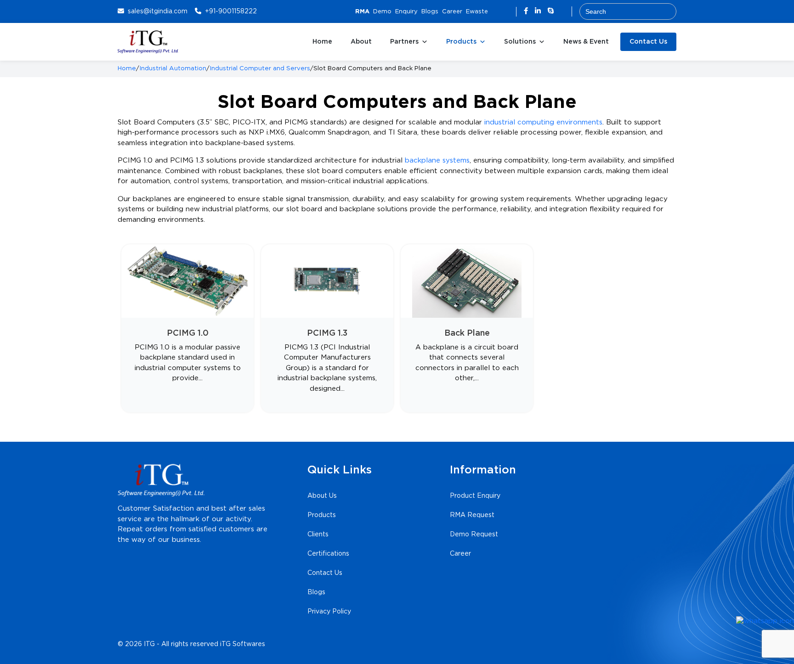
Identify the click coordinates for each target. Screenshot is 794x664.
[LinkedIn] (539, 11)
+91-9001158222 (231, 11)
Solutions (520, 42)
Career (452, 11)
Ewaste (477, 11)
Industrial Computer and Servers (260, 68)
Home (322, 42)
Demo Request (474, 534)
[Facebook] (527, 11)
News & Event (586, 42)
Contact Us (648, 42)
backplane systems (437, 160)
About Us (322, 496)
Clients (318, 534)
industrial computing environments (543, 122)
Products (461, 42)
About (361, 42)
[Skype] (551, 11)
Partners (404, 42)
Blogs (429, 11)
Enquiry (406, 11)
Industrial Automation (172, 68)
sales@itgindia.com (157, 11)
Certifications (328, 554)
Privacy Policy (329, 611)
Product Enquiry (475, 496)
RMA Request (472, 515)
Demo (382, 11)
